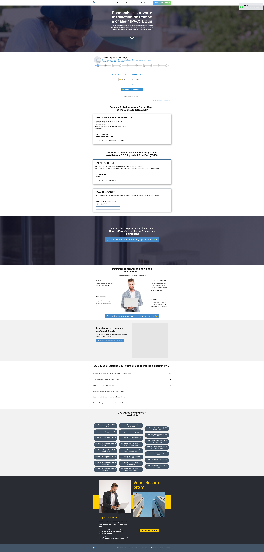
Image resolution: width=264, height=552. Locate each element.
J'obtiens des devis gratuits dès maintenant (132, 52)
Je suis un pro (145, 3)
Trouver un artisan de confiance (127, 3)
